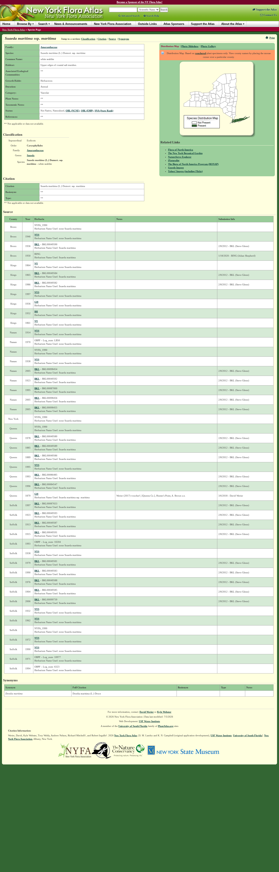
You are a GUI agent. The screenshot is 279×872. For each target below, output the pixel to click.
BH (36, 311)
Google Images (176, 167)
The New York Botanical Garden (185, 153)
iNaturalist (173, 160)
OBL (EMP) (87, 110)
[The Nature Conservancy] (128, 750)
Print (272, 37)
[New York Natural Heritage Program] (101, 750)
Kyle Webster (164, 712)
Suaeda (30, 155)
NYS (36, 234)
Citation (102, 39)
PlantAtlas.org (166, 726)
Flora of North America (180, 149)
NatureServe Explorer (179, 157)
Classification (88, 39)
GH (36, 302)
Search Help (152, 15)
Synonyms (123, 39)
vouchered (200, 53)
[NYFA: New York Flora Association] (74, 750)
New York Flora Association (57, 16)
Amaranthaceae (49, 47)
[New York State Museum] (183, 750)
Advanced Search (130, 15)
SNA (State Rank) (104, 110)
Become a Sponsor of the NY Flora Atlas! (139, 2)
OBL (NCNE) (73, 110)
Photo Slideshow (190, 46)
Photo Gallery (208, 46)
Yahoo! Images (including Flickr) (185, 171)
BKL (36, 244)
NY (36, 263)
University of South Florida (132, 726)
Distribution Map (170, 46)
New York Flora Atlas (13, 29)
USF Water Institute (149, 721)
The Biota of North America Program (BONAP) (193, 164)
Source (112, 39)
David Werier (147, 712)
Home (6, 24)
